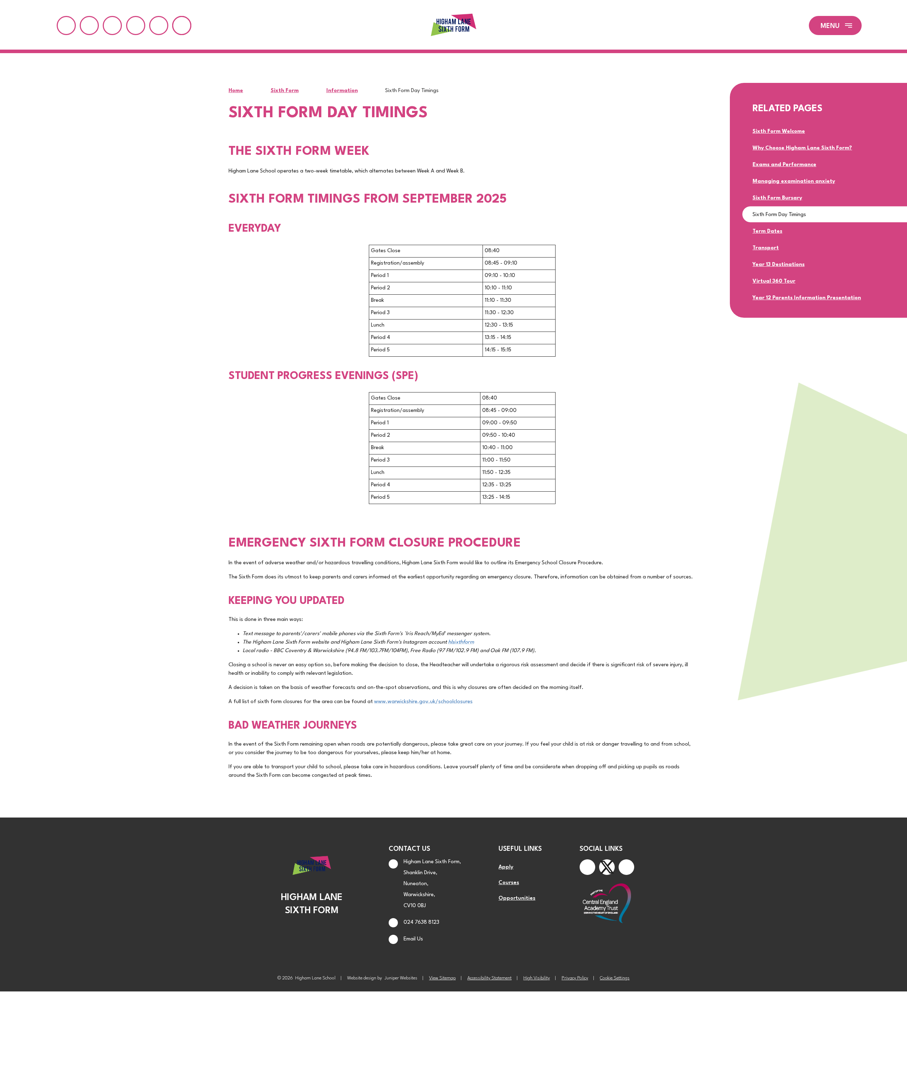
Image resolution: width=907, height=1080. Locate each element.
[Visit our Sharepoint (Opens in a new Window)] (89, 25)
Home (236, 91)
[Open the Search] (181, 25)
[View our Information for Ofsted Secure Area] (158, 25)
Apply (505, 867)
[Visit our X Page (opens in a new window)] (607, 867)
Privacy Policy (575, 978)
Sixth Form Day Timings (412, 91)
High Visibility (536, 978)
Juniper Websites (400, 978)
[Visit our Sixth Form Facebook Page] (587, 867)
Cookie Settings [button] (615, 978)
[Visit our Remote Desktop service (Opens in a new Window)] (112, 25)
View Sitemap (442, 978)
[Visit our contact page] (66, 25)
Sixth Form (285, 91)
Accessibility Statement (489, 978)
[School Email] (135, 25)
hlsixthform (461, 642)
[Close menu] (835, 25)
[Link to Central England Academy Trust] (607, 903)
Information (342, 91)
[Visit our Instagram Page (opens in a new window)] (626, 867)
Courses (508, 883)
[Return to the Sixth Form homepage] (453, 25)
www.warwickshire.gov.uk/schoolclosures (423, 702)
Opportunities (516, 898)
